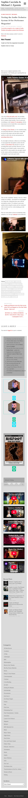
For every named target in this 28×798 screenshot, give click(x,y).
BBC (5, 659)
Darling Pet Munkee (9, 687)
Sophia (5, 755)
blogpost (17, 281)
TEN (5, 760)
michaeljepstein (17, 289)
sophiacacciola (6, 296)
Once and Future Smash (10, 741)
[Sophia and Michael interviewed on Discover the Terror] (6, 604)
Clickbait (6, 679)
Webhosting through (14, 361)
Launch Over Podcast (9, 718)
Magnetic (6, 721)
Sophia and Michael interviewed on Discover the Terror (16, 604)
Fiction (5, 701)
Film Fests (6, 707)
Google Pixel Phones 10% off (14, 367)
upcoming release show (7, 137)
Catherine (14, 214)
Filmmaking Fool (8, 710)
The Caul (6, 763)
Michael (14, 14)
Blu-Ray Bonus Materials (10, 668)
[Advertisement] (11, 632)
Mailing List (10, 795)
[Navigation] (25, 3)
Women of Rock (8, 772)
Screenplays (7, 749)
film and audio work (12, 116)
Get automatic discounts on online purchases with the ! (15, 344)
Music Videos (7, 732)
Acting (5, 654)
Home (6, 795)
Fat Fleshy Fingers (8, 699)
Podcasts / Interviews (9, 746)
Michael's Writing (9, 480)
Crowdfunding (7, 682)
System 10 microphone (16, 122)
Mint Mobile (15, 365)
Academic (6, 651)
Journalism (6, 715)
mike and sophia (6, 291)
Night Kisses (7, 735)
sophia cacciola (19, 294)
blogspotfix (5, 284)
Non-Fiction (7, 738)
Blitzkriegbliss (7, 662)
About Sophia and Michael (18, 795)
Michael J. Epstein (16, 26)
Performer (3, 35)
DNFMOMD (7, 690)
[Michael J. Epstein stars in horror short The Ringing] (6, 583)
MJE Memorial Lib (8, 727)
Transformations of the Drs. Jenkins (12, 769)
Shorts (5, 752)
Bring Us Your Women (8, 129)
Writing (6, 774)
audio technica (10, 281)
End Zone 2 (7, 696)
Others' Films (7, 744)
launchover (19, 286)
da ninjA (6, 684)
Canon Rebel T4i (9, 144)
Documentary (7, 693)
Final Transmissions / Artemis (11, 713)
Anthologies (7, 656)
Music (5, 729)
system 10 (14, 296)
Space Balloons (8, 758)
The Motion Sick (8, 766)
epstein (4, 286)
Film (5, 704)
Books (5, 670)
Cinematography (8, 676)
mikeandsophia (16, 291)
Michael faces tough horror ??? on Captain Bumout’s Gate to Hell (16, 597)
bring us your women (16, 284)
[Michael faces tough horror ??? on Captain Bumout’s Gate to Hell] (6, 597)
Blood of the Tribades (9, 665)
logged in (10, 330)
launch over (10, 286)
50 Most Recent (6, 14)
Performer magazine (7, 294)
